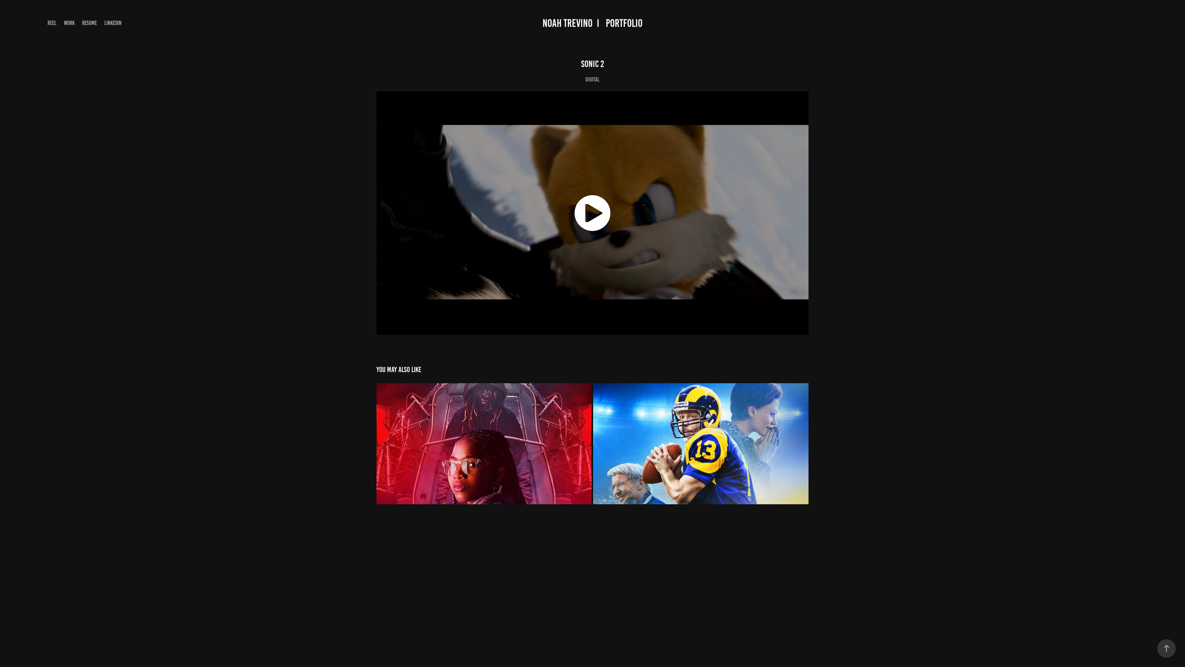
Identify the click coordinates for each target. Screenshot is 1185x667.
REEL (52, 23)
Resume (89, 23)
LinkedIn (113, 23)
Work (69, 23)
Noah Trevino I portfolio (592, 23)
